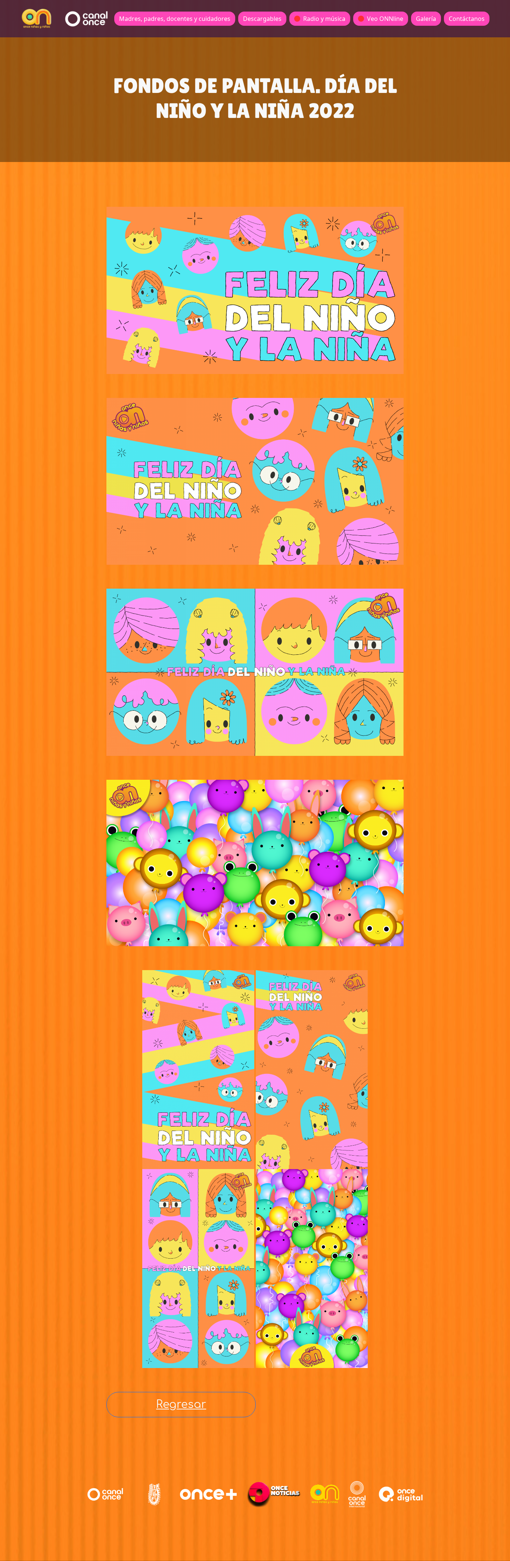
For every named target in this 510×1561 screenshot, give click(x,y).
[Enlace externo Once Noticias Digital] (274, 1494)
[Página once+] (208, 1494)
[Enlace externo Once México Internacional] (357, 1494)
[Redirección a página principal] (37, 19)
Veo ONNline (385, 19)
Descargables (262, 19)
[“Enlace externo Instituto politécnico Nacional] (154, 1494)
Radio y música (324, 19)
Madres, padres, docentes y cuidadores (174, 19)
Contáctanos (467, 19)
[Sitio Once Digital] (401, 1494)
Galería (426, 19)
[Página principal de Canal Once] (105, 1494)
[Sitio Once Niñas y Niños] (324, 1494)
